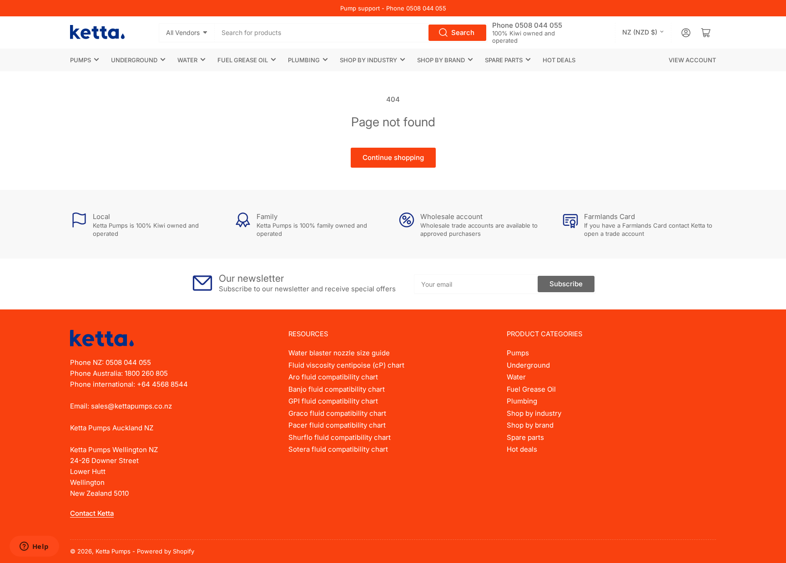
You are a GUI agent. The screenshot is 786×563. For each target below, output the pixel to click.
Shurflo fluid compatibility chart (339, 437)
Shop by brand (441, 60)
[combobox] (351, 32)
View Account (692, 60)
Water (187, 60)
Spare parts (504, 60)
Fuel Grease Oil (242, 60)
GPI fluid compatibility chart (333, 401)
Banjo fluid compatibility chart (336, 389)
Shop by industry (368, 60)
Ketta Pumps (113, 551)
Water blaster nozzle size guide (339, 353)
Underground (134, 60)
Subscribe (566, 283)
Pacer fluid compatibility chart (337, 425)
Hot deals (559, 60)
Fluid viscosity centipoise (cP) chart (346, 365)
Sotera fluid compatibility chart (338, 449)
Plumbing (304, 60)
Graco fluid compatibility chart (337, 413)
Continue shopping (393, 157)
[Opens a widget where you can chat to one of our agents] (34, 547)
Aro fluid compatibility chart (333, 377)
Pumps (80, 60)
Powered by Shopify (165, 551)
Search (462, 32)
